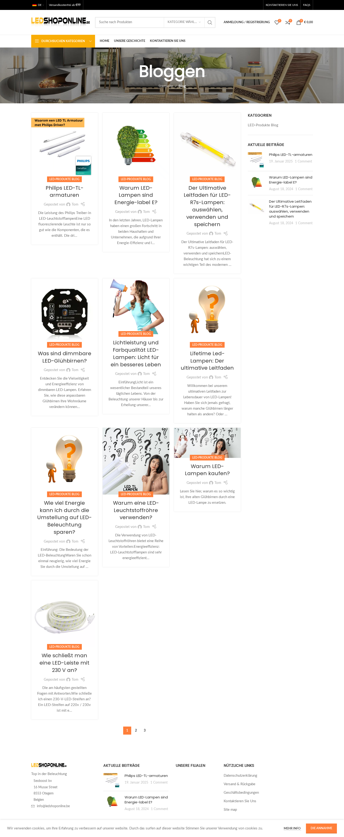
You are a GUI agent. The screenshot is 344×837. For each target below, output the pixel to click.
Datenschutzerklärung (240, 775)
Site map (230, 809)
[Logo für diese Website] (60, 22)
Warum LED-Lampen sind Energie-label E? (135, 195)
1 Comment (303, 161)
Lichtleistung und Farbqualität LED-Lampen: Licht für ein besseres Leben (136, 353)
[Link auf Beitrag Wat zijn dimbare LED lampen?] (64, 311)
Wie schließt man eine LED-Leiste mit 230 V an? (64, 663)
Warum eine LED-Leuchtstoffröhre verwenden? (136, 510)
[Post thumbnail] (257, 159)
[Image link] (49, 766)
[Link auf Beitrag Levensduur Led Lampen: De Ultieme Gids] (207, 311)
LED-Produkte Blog (64, 179)
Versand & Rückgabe (239, 784)
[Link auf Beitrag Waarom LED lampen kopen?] (207, 443)
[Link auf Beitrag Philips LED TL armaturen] (64, 146)
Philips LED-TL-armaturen (64, 191)
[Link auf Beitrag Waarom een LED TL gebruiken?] (136, 461)
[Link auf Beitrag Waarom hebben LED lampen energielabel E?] (136, 146)
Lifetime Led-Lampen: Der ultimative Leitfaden (207, 361)
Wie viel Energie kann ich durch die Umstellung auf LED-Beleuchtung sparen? (64, 517)
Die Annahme (321, 828)
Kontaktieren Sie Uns (240, 801)
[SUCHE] (210, 22)
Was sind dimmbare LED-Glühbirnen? (64, 357)
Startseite (165, 86)
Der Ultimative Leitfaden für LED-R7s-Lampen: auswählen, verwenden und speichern (207, 206)
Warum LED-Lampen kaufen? (207, 470)
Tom (75, 204)
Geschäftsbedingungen (241, 792)
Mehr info (292, 828)
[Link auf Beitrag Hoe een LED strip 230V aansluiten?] (64, 613)
